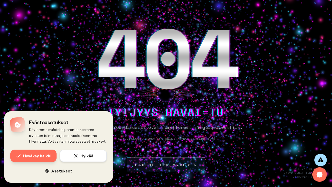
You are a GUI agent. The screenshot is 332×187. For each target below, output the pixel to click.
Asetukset (61, 170)
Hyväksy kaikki (37, 155)
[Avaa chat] (319, 174)
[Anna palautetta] (320, 160)
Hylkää (86, 155)
